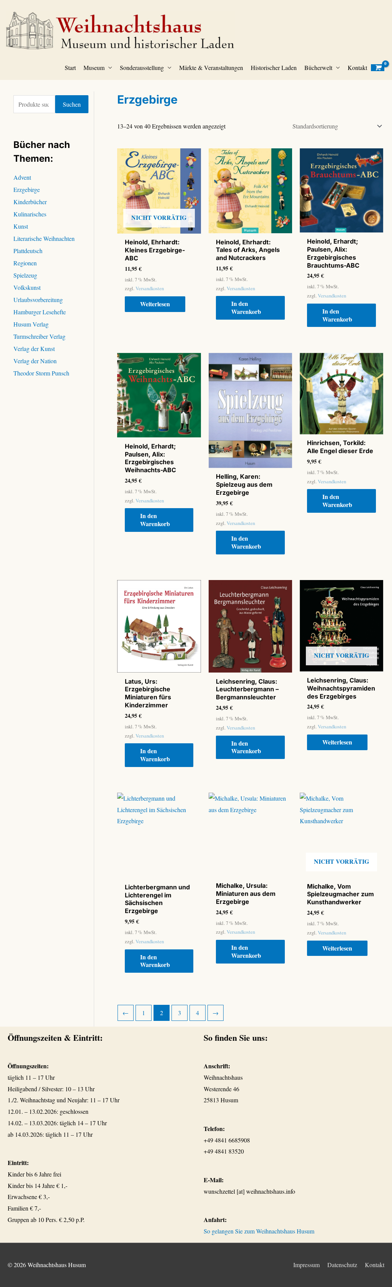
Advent (22, 177)
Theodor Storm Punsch (41, 373)
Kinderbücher (30, 202)
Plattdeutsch (27, 251)
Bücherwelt (318, 67)
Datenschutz (342, 1265)
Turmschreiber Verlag (39, 336)
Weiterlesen (155, 303)
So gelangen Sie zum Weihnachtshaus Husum (259, 1231)
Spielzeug (25, 275)
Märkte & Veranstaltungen (211, 67)
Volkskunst (27, 287)
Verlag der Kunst (34, 348)
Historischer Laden (274, 67)
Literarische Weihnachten (44, 238)
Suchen (72, 104)
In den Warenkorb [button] (246, 307)
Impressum (306, 1265)
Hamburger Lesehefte (39, 312)
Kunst (20, 226)
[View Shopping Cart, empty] (377, 68)
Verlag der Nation (35, 361)
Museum (94, 67)
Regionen (25, 263)
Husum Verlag (31, 324)
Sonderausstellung (142, 67)
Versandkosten (150, 288)
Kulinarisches (29, 214)
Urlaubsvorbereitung (38, 300)
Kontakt (357, 67)
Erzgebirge (26, 189)
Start (70, 67)
